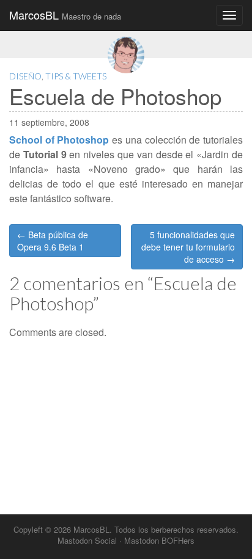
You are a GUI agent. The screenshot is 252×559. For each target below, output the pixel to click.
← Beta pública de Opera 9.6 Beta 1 (52, 240)
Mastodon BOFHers (159, 540)
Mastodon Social (87, 540)
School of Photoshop (59, 140)
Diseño (25, 76)
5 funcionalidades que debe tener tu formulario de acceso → (188, 246)
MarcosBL (65, 15)
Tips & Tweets (75, 76)
